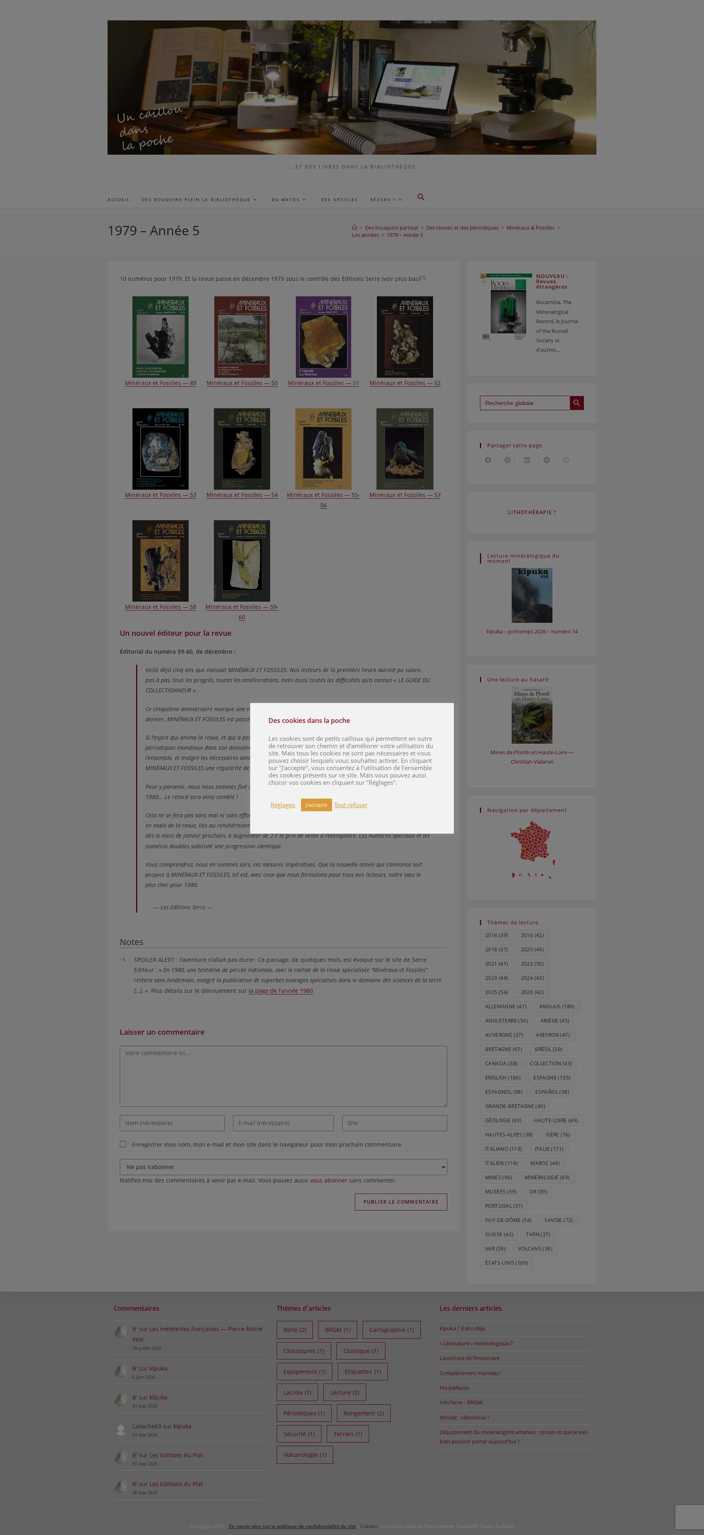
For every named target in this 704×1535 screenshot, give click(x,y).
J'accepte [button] (316, 804)
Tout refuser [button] (350, 804)
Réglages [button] (283, 804)
